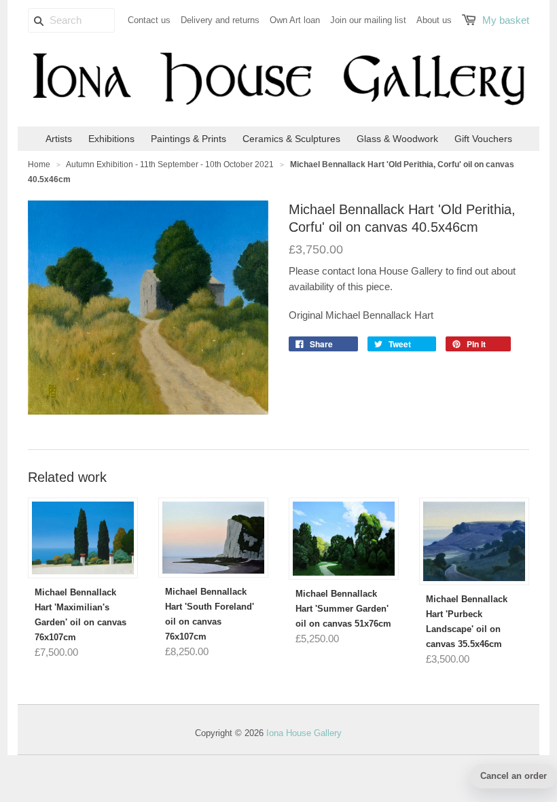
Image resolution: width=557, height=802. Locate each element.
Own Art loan (295, 20)
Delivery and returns (220, 20)
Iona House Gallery (304, 733)
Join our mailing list (368, 20)
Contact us (149, 20)
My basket (505, 20)
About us (434, 20)
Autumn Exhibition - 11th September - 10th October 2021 (170, 164)
